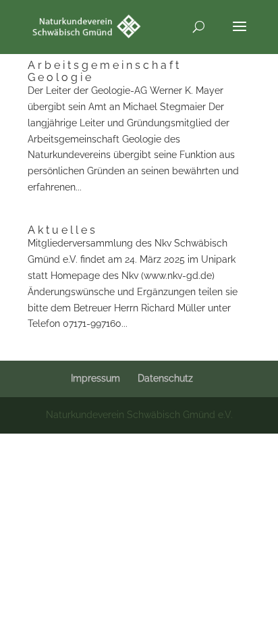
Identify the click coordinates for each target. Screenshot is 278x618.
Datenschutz (165, 378)
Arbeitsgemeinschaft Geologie (105, 71)
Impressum (95, 378)
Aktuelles (63, 230)
